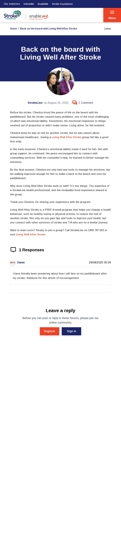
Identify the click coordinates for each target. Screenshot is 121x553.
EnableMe (43, 4)
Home (13, 28)
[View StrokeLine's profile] (60, 81)
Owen (21, 262)
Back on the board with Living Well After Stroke (48, 28)
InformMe (29, 4)
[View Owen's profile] (12, 262)
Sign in (71, 331)
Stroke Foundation (62, 4)
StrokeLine (35, 102)
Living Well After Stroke (66, 137)
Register (49, 331)
